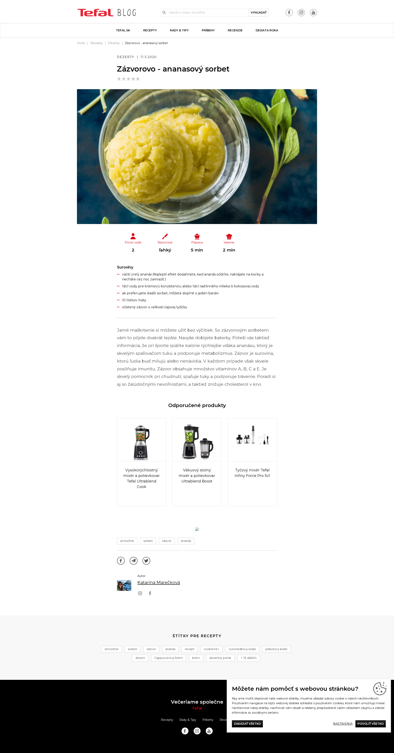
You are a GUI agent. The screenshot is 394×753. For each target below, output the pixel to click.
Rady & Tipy (179, 30)
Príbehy (208, 30)
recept (189, 649)
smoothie (127, 541)
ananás (186, 541)
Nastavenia (343, 724)
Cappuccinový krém (168, 658)
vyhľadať (259, 12)
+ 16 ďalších (249, 658)
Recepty (150, 30)
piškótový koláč (276, 649)
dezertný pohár (220, 658)
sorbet (148, 541)
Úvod (81, 43)
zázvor (167, 541)
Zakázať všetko (247, 724)
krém (196, 658)
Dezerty (114, 43)
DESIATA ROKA (267, 30)
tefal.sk (123, 30)
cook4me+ (211, 649)
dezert (140, 658)
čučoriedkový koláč (242, 649)
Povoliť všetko (370, 724)
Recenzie (235, 30)
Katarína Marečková (158, 582)
